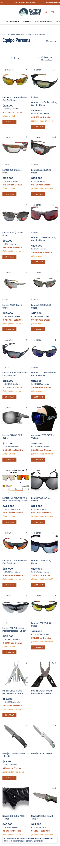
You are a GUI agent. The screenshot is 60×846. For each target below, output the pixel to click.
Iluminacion (31, 34)
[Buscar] (46, 12)
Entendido (38, 841)
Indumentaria (12, 21)
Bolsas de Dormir (43, 21)
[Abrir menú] (7, 12)
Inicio (4, 34)
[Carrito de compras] (52, 12)
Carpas (27, 21)
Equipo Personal (17, 34)
